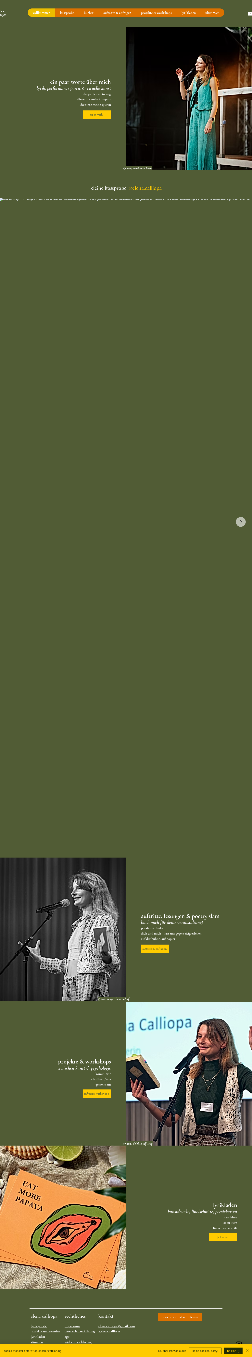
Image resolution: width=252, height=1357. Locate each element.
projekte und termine (45, 1331)
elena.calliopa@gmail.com (116, 1326)
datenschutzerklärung (80, 1331)
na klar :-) (233, 1351)
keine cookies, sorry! (205, 1351)
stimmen (37, 1342)
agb (67, 1336)
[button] (67, 12)
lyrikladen (38, 1336)
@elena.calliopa (109, 1331)
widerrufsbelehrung (78, 1342)
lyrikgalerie (39, 1326)
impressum (72, 1326)
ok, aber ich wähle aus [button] (172, 1351)
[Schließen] (247, 1351)
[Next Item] (241, 522)
